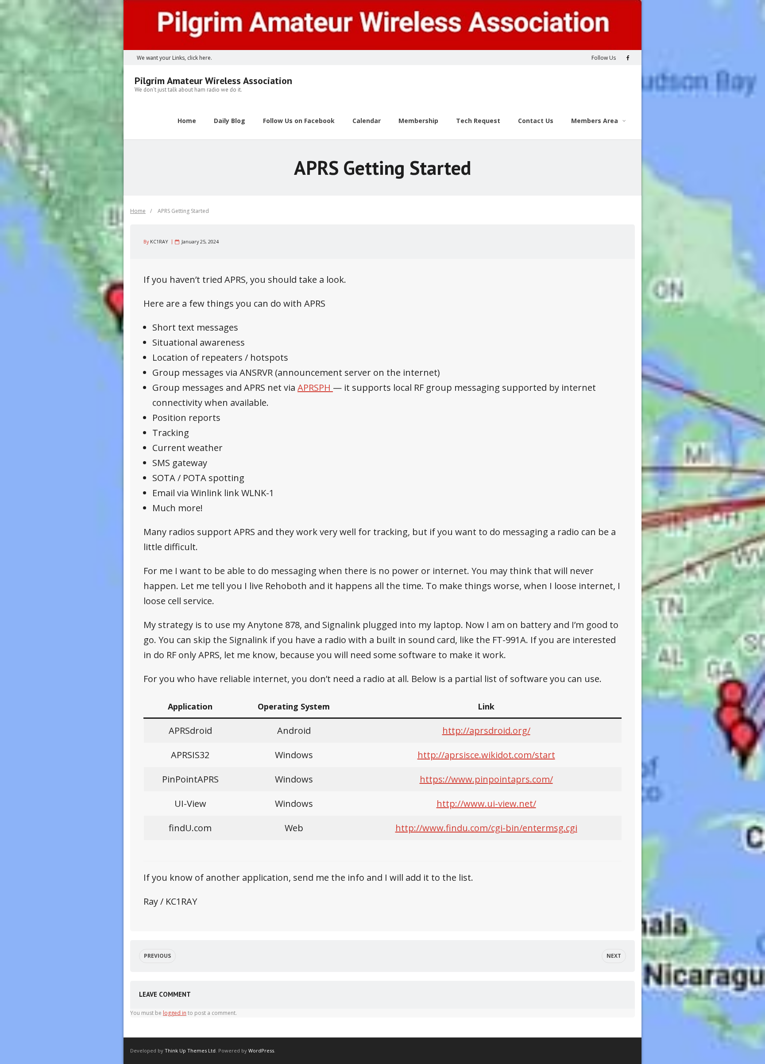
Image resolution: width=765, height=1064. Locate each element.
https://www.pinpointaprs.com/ (486, 779)
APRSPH (315, 387)
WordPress (261, 1050)
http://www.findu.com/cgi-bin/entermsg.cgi (486, 828)
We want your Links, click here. (174, 58)
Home (138, 211)
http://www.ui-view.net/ (486, 804)
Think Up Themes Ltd (190, 1050)
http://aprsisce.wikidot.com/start (486, 755)
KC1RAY (159, 241)
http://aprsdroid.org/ (486, 730)
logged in (174, 1013)
